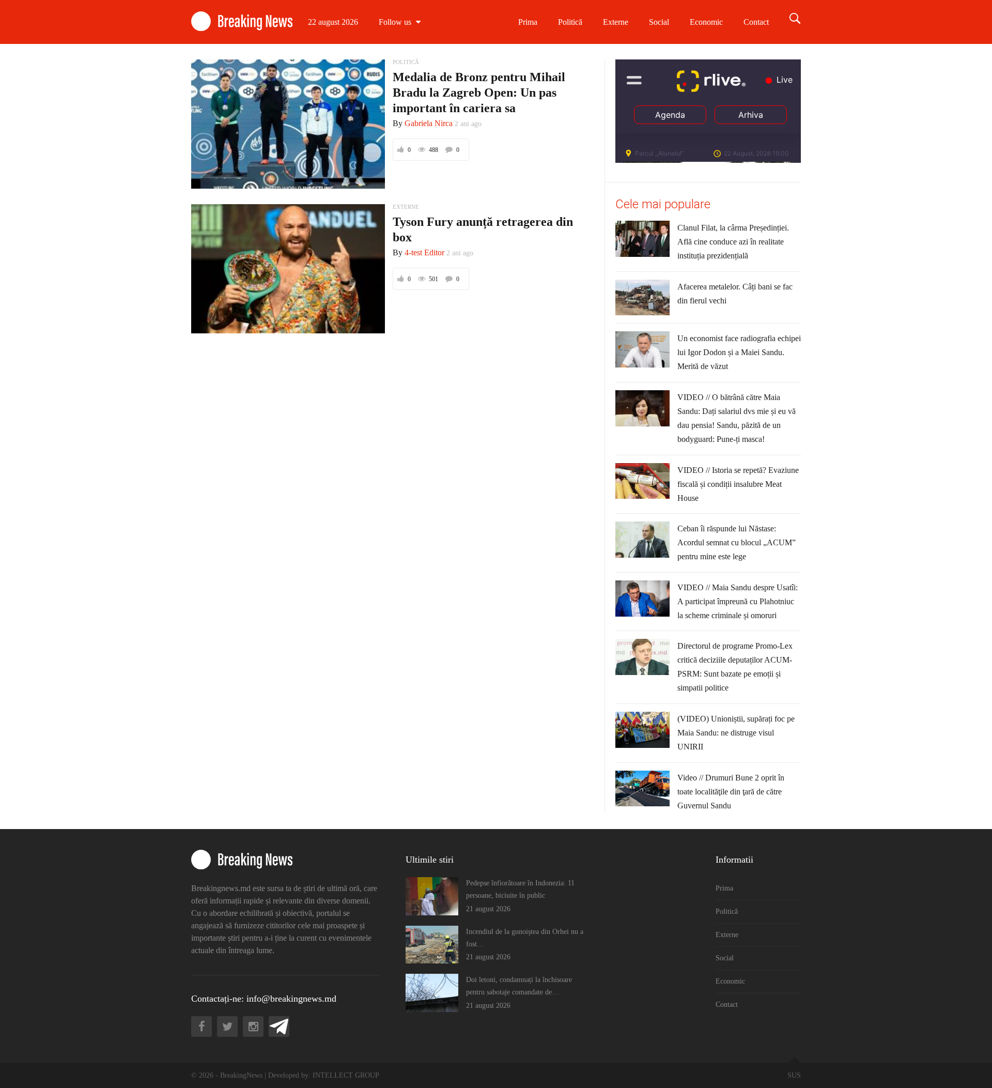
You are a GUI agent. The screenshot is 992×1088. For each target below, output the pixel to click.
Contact (756, 22)
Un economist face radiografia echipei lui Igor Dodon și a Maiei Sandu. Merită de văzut (739, 352)
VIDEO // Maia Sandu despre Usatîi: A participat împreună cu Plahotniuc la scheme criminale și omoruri (737, 601)
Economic (706, 22)
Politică (570, 22)
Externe (615, 22)
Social (659, 22)
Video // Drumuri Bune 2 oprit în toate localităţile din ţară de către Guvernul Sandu (730, 791)
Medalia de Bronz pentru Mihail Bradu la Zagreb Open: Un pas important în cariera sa (479, 92)
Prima (527, 22)
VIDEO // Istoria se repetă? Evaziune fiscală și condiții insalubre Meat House (738, 484)
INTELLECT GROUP (346, 1075)
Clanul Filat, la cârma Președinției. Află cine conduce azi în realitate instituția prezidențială (733, 241)
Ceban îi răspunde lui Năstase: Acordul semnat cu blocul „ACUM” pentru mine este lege (736, 542)
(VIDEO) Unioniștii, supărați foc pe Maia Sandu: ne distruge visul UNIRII (736, 732)
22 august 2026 (333, 22)
